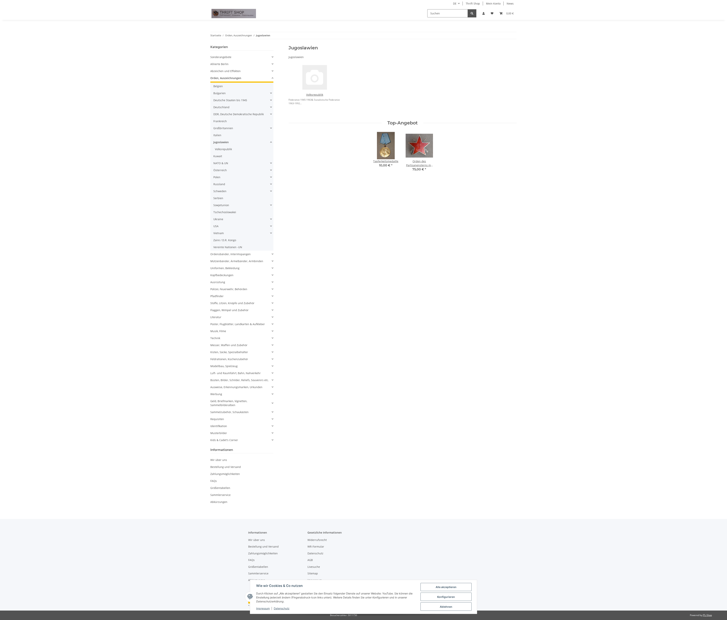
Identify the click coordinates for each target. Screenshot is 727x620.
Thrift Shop (473, 3)
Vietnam (218, 233)
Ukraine (218, 219)
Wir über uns (218, 460)
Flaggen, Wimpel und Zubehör (229, 310)
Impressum (263, 608)
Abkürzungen (218, 502)
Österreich (220, 170)
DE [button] (454, 3)
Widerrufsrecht (317, 540)
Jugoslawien (221, 142)
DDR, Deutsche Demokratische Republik (238, 114)
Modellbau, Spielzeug (224, 366)
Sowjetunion (221, 205)
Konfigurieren (446, 596)
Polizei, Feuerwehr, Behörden (228, 289)
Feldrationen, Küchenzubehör (229, 359)
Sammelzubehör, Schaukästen (229, 412)
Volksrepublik (314, 94)
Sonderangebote (220, 57)
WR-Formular (315, 546)
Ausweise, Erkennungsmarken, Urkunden (236, 387)
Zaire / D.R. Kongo (224, 240)
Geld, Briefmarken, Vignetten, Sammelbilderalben (228, 403)
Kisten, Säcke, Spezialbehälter (229, 352)
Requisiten (217, 419)
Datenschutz (281, 608)
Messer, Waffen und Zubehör (228, 345)
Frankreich (220, 121)
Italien (217, 135)
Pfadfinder (217, 296)
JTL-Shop (707, 615)
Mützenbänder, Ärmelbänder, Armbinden (236, 261)
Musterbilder (218, 433)
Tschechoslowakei (224, 212)
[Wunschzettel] (492, 13)
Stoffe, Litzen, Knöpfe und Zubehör (232, 303)
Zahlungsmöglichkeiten (225, 474)
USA (215, 226)
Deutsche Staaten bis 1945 (230, 100)
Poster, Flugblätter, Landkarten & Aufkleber (237, 324)
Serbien (218, 198)
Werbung (216, 394)
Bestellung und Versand (225, 467)
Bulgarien (219, 93)
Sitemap (312, 573)
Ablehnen (446, 606)
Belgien (218, 86)
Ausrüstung (217, 282)
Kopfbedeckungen (221, 275)
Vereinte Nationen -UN (227, 247)
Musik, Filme (218, 331)
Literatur (215, 317)
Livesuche (313, 567)
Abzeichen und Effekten (225, 71)
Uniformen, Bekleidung (224, 268)
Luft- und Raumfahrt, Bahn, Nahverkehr (235, 373)
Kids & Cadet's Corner (224, 440)
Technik (215, 338)
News (510, 3)
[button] (483, 13)
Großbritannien (223, 128)
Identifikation (218, 426)
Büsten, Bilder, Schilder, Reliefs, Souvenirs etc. (239, 380)
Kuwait (217, 156)
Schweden (219, 191)
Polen (216, 177)
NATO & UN (220, 163)
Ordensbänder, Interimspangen (230, 254)
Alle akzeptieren (446, 587)
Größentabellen (220, 488)
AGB (310, 560)
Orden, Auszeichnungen (225, 78)
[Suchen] (472, 13)
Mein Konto (493, 3)
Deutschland (221, 107)
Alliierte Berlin (219, 64)
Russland (219, 184)
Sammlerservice (220, 495)
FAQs (213, 481)
